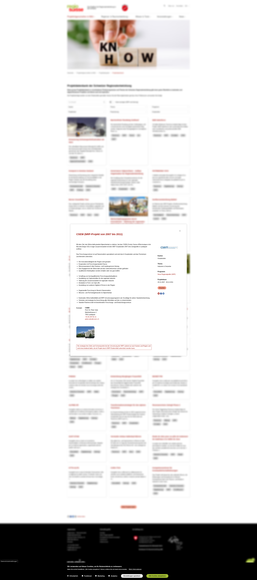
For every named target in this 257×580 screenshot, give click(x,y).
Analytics (114, 576)
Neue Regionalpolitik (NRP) (167, 274)
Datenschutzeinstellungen (9, 561)
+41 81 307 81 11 (90, 317)
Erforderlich (74, 576)
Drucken (162, 288)
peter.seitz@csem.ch (92, 319)
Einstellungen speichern (131, 576)
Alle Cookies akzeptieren (157, 576)
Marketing (101, 576)
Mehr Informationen (135, 569)
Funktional (88, 576)
